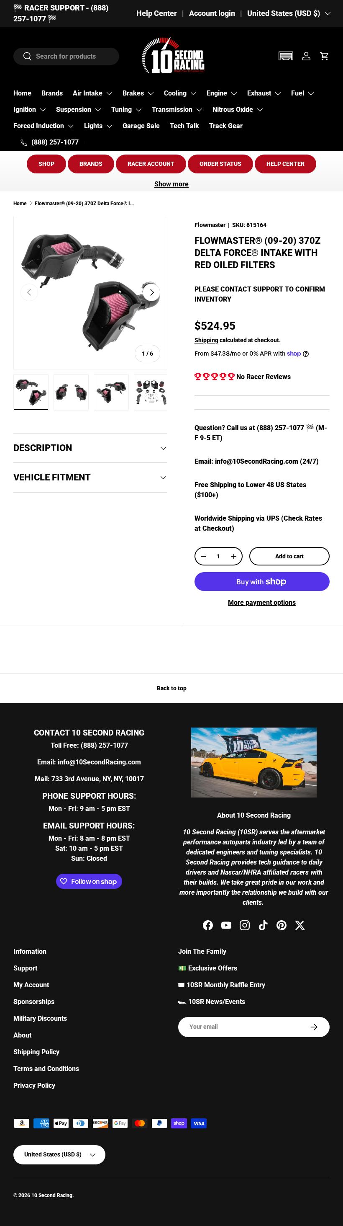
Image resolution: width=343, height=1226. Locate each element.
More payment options (262, 603)
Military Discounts (40, 1018)
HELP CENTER (285, 163)
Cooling (175, 93)
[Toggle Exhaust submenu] (278, 93)
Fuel (297, 93)
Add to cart (289, 556)
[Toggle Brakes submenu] (151, 93)
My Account (31, 985)
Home (22, 93)
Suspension (73, 110)
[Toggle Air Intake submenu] (109, 93)
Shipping (206, 340)
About (22, 1035)
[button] (285, 56)
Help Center (156, 13)
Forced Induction (38, 126)
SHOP (46, 163)
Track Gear (226, 126)
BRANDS (90, 163)
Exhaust (259, 93)
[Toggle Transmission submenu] (199, 110)
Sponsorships (33, 1002)
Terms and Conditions (46, 1069)
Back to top (172, 688)
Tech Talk (184, 126)
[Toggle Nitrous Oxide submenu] (260, 110)
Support (25, 968)
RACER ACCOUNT (151, 163)
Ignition (24, 110)
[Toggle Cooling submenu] (193, 93)
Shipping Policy (36, 1052)
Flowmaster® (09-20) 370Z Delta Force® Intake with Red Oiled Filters (85, 203)
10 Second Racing (51, 1195)
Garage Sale (141, 126)
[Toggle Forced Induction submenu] (71, 126)
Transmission (172, 110)
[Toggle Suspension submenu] (98, 110)
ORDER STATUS (220, 163)
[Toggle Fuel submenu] (311, 93)
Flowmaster (210, 225)
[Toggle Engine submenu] (234, 93)
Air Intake (87, 93)
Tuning (121, 110)
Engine (217, 93)
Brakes (133, 93)
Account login (212, 13)
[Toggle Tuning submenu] (138, 110)
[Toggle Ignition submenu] (43, 110)
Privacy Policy (34, 1085)
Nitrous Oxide (232, 110)
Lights (93, 126)
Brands (52, 93)
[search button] (22, 57)
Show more (171, 184)
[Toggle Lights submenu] (109, 126)
